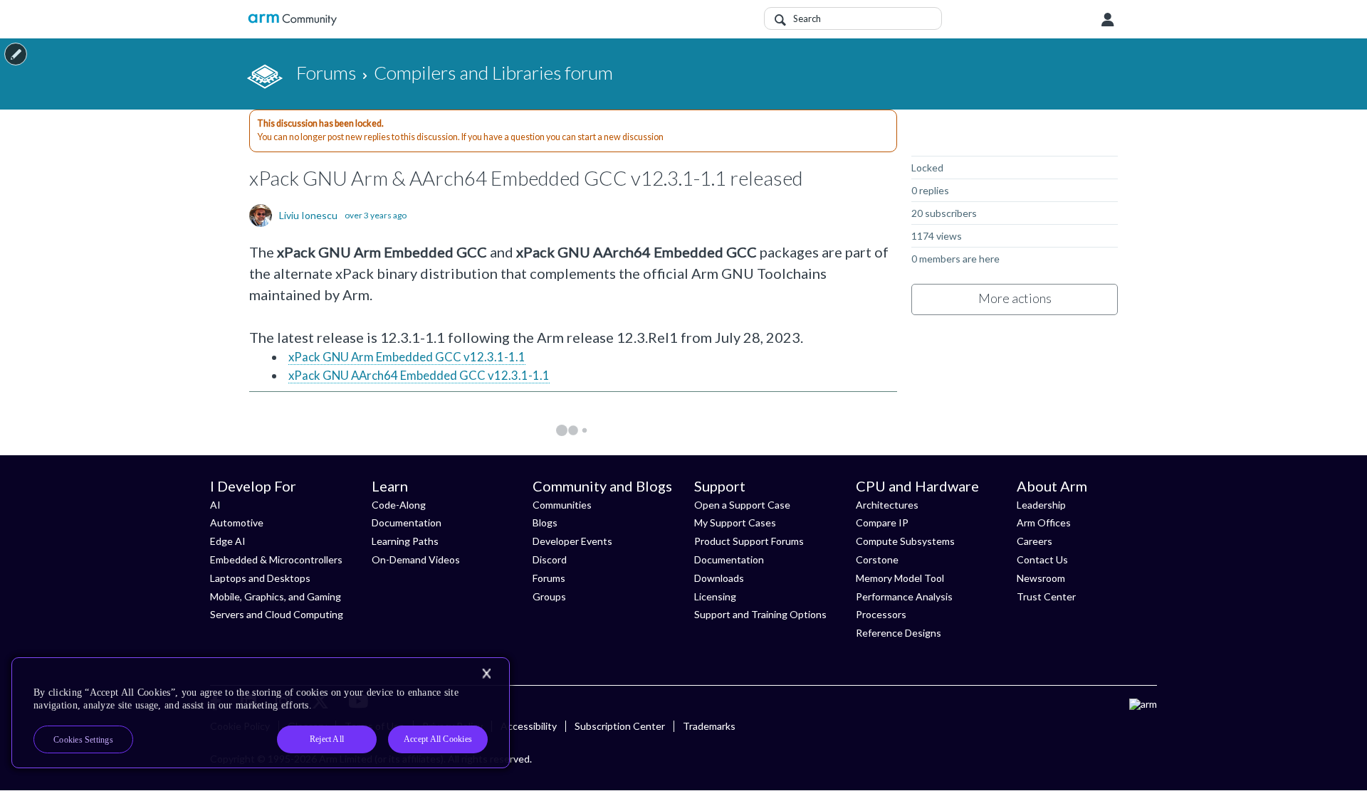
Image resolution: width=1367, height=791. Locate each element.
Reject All (327, 739)
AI (215, 505)
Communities (562, 505)
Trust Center (1046, 596)
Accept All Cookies (438, 739)
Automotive (236, 522)
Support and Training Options (760, 614)
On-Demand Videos (416, 559)
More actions (1015, 298)
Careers (1034, 541)
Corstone (877, 559)
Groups (549, 596)
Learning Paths (405, 541)
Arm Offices (1044, 522)
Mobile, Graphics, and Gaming (275, 596)
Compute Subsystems (905, 541)
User (1108, 20)
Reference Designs (898, 633)
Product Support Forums (749, 541)
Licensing (715, 596)
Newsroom (1041, 578)
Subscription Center (620, 726)
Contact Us (1042, 559)
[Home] (292, 20)
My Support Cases (735, 522)
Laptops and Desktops (260, 578)
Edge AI (228, 541)
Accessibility (529, 726)
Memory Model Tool (900, 578)
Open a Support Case (742, 505)
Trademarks (709, 726)
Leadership (1041, 505)
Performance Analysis (904, 596)
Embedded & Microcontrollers (276, 559)
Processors (881, 614)
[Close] (486, 673)
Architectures (887, 505)
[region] (260, 712)
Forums (549, 578)
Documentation (406, 522)
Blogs (545, 522)
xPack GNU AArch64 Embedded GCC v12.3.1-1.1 (419, 375)
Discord (550, 559)
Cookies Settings (83, 740)
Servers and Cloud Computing (276, 614)
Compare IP (882, 522)
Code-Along (399, 505)
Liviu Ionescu (308, 215)
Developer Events (572, 541)
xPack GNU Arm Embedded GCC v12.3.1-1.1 (406, 356)
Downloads (719, 578)
